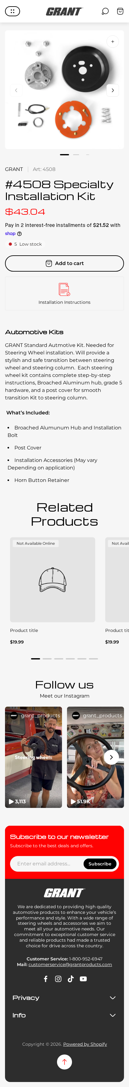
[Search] (105, 11)
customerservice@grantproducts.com (70, 964)
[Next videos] (111, 757)
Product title (24, 630)
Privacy (26, 997)
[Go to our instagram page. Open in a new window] (58, 979)
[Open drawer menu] (12, 11)
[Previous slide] (16, 90)
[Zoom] (112, 41)
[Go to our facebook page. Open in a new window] (45, 979)
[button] (64, 154)
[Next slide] (112, 90)
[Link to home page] (64, 892)
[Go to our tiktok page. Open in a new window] (71, 979)
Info (19, 1015)
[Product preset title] (52, 579)
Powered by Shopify (85, 1044)
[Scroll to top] (64, 1061)
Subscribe (100, 864)
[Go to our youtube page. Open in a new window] (83, 979)
